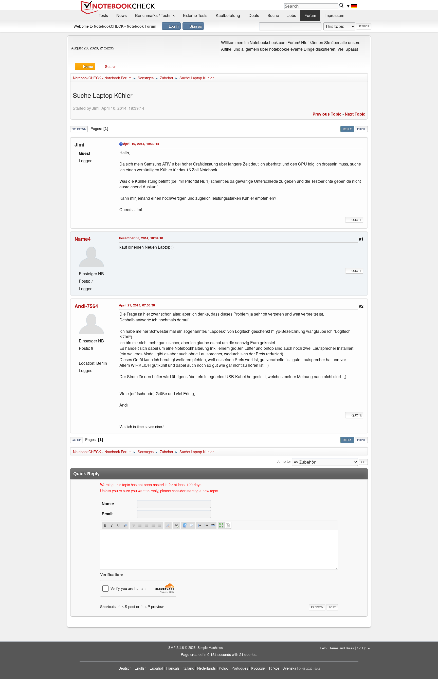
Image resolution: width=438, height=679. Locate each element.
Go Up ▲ (364, 648)
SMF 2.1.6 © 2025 (181, 648)
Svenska (289, 668)
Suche (273, 15)
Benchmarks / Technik (155, 15)
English (141, 668)
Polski (223, 668)
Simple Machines (210, 648)
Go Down (79, 129)
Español (156, 668)
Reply (347, 129)
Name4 (83, 238)
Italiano (188, 668)
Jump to (283, 461)
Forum (310, 15)
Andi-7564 (86, 305)
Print (361, 129)
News (121, 15)
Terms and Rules (342, 648)
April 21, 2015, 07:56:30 (137, 305)
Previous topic (327, 114)
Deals (253, 15)
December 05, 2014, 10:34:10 (141, 237)
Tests (103, 15)
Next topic (355, 114)
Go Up (76, 440)
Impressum (334, 15)
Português (239, 668)
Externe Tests (195, 15)
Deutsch (125, 668)
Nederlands (206, 668)
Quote (357, 220)
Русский (258, 668)
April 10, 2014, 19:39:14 (141, 143)
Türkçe (273, 668)
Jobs (291, 15)
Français (172, 668)
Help (323, 648)
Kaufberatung (228, 15)
